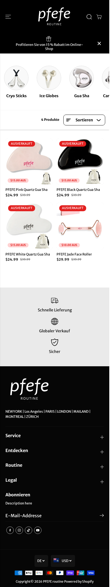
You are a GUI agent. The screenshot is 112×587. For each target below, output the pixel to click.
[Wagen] (99, 17)
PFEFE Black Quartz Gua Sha (78, 190)
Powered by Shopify (79, 581)
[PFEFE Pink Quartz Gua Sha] (29, 161)
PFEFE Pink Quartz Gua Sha (26, 190)
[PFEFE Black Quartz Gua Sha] (80, 161)
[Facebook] (10, 530)
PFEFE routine (53, 581)
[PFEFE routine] (54, 17)
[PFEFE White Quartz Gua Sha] (29, 226)
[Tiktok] (28, 530)
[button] (8, 17)
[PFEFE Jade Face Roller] (80, 226)
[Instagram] (19, 530)
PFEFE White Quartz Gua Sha (27, 254)
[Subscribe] (102, 516)
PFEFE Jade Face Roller (74, 254)
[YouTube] (37, 530)
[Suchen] (89, 17)
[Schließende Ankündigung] (99, 43)
